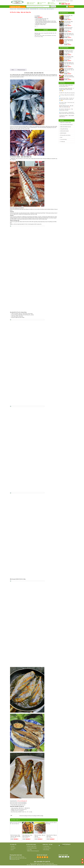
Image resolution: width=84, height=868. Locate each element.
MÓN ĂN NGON (63, 133)
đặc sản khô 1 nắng (42, 33)
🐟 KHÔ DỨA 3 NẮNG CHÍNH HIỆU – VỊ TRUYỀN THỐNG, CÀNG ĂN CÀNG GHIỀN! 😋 (66, 89)
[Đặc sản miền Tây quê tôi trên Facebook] (40, 857)
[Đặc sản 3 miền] (17, 2)
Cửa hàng (12, 846)
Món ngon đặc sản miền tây (65, 135)
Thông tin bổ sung (21, 69)
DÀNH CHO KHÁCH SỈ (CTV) (65, 126)
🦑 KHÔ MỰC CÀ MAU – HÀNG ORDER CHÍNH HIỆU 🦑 (66, 116)
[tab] (13, 70)
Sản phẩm (53, 0)
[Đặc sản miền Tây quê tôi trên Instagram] (47, 857)
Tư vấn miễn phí (46, 846)
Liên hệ (71, 0)
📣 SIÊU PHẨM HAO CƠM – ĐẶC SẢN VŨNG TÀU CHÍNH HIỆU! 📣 (66, 106)
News (61, 137)
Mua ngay (46, 29)
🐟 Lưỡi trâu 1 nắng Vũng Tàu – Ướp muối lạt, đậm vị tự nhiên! (66, 110)
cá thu (38, 35)
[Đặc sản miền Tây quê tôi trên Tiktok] (38, 857)
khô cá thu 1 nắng (39, 36)
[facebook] (67, 6)
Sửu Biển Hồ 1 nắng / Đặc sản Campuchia (67, 92)
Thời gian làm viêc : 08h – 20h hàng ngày (62, 0)
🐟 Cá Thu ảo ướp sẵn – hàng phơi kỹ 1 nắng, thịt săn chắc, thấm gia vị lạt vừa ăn (66, 113)
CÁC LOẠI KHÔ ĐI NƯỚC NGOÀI (66, 124)
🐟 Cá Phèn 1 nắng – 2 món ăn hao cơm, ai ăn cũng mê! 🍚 (66, 103)
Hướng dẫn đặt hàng (64, 128)
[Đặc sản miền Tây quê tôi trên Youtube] (45, 857)
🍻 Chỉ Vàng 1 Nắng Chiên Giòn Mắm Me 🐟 (66, 95)
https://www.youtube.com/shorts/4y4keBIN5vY (18, 802)
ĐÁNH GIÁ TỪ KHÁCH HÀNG (65, 122)
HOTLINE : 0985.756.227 (31, 846)
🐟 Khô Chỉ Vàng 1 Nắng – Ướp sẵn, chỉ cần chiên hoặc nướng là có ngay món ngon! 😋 (66, 99)
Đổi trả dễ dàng (46, 849)
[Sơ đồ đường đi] (61, 845)
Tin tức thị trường (63, 139)
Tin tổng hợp (62, 141)
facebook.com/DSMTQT (19, 810)
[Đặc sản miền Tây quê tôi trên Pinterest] (42, 857)
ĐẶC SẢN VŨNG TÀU (50, 33)
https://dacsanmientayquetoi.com (21, 809)
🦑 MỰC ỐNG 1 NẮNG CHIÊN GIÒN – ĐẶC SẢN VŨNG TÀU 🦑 (66, 86)
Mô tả (13, 69)
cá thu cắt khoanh (48, 35)
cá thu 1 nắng (41, 35)
